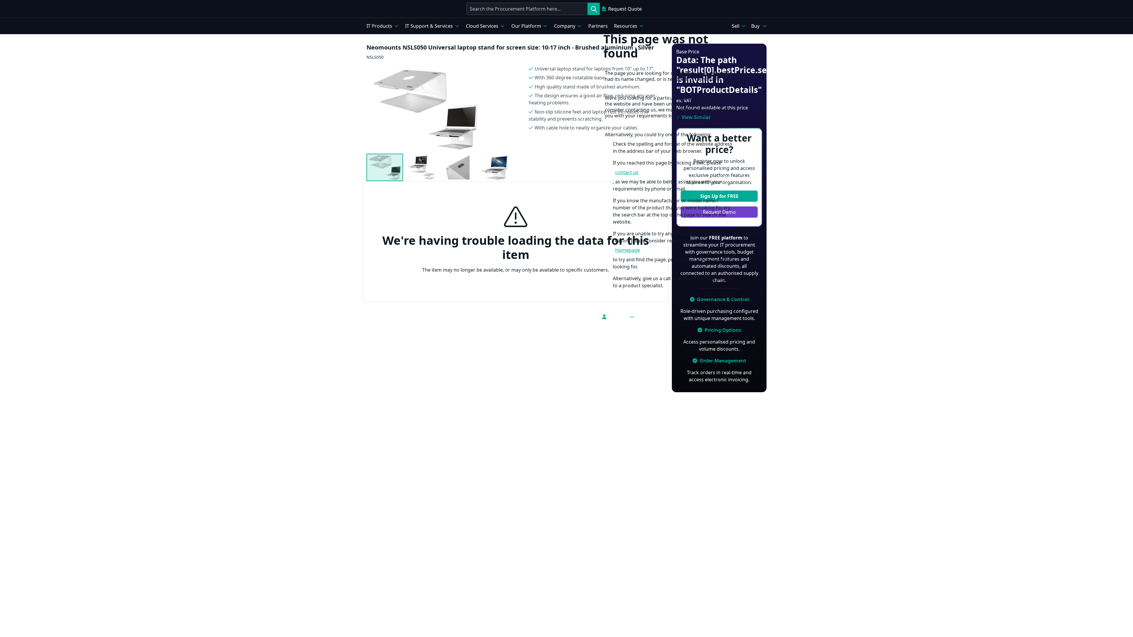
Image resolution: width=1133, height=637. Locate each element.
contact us (626, 172)
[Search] (593, 9)
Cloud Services (482, 26)
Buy (755, 26)
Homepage (627, 250)
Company (564, 26)
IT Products (379, 26)
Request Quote (625, 9)
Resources (625, 26)
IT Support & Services (429, 26)
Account (618, 316)
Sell (735, 26)
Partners (598, 26)
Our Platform (526, 26)
